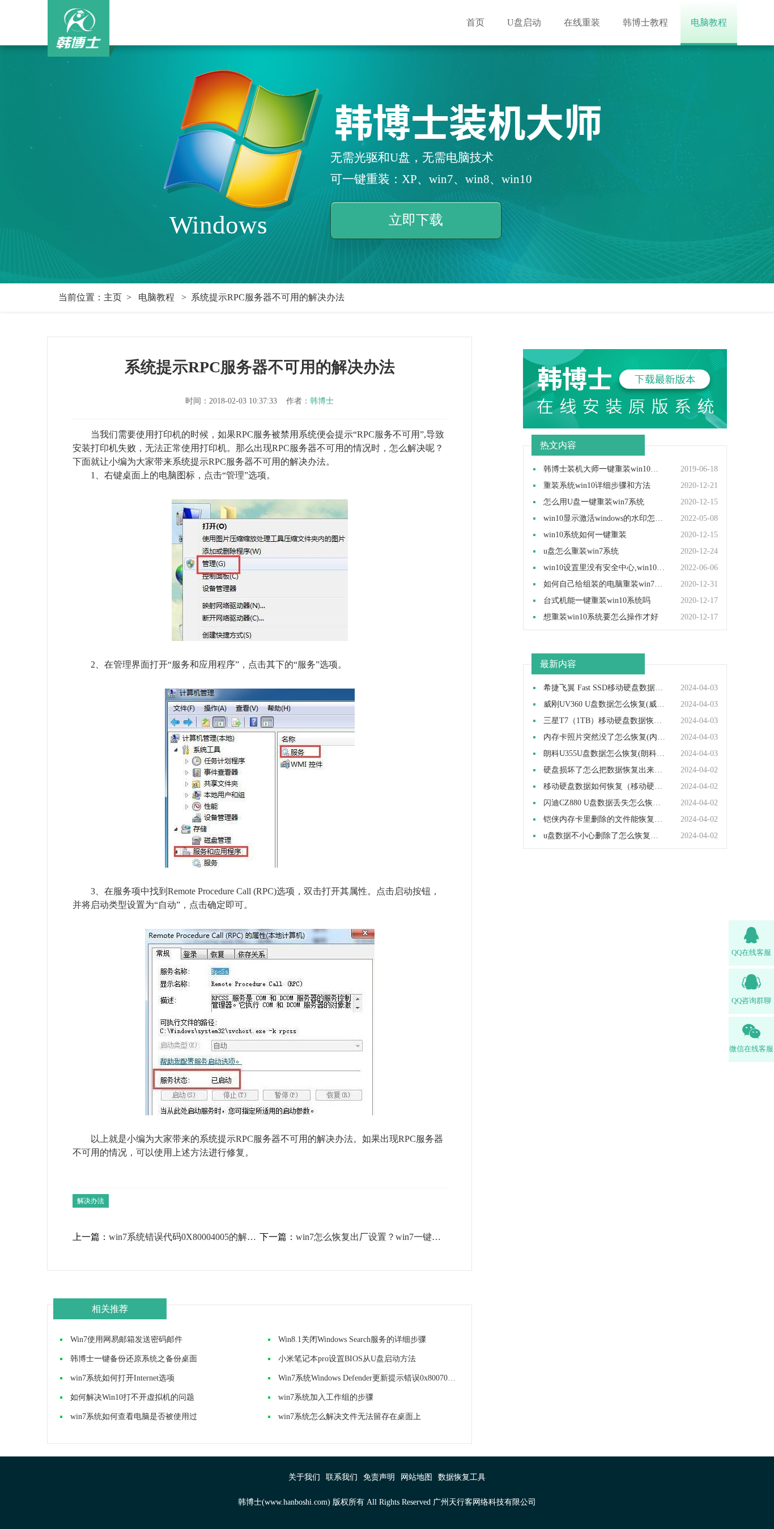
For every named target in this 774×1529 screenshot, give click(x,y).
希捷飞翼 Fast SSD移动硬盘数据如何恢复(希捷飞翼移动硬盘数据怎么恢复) (604, 688)
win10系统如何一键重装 (585, 535)
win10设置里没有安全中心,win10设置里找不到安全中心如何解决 (604, 568)
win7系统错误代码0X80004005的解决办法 (183, 1237)
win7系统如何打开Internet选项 (122, 1378)
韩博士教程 (645, 22)
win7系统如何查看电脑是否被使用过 (133, 1416)
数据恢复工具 (462, 1477)
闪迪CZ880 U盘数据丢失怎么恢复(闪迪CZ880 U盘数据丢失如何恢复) (604, 803)
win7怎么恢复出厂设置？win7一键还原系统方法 (370, 1237)
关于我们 (304, 1477)
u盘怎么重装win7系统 (581, 551)
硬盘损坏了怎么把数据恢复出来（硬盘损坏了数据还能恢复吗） (604, 770)
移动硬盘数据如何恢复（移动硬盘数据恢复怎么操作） (604, 787)
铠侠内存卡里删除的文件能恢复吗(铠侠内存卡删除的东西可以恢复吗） (604, 819)
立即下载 (416, 220)
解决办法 (90, 1201)
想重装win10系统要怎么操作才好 (600, 617)
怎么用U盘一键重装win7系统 (593, 502)
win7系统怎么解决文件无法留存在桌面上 (349, 1416)
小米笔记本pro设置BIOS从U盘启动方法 (347, 1358)
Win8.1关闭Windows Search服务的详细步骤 (352, 1339)
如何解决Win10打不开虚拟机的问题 (132, 1397)
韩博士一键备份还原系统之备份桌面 (133, 1358)
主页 (113, 297)
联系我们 (342, 1477)
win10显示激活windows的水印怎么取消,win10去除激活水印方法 (604, 519)
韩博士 (322, 401)
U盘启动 (524, 22)
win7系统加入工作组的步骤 (325, 1397)
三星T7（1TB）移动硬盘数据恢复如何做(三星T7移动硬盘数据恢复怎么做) (604, 721)
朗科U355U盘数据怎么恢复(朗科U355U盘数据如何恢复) (604, 754)
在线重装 (582, 22)
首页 (475, 22)
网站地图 (416, 1477)
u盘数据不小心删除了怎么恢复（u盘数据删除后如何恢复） (604, 836)
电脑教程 (709, 22)
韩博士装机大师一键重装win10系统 (604, 469)
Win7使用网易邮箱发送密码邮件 (126, 1339)
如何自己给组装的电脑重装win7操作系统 (604, 584)
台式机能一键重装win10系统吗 (596, 601)
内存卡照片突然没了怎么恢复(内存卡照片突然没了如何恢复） (604, 737)
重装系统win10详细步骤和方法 (596, 486)
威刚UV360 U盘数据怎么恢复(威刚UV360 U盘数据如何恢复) (604, 704)
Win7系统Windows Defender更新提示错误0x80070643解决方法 (384, 1378)
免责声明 (379, 1477)
